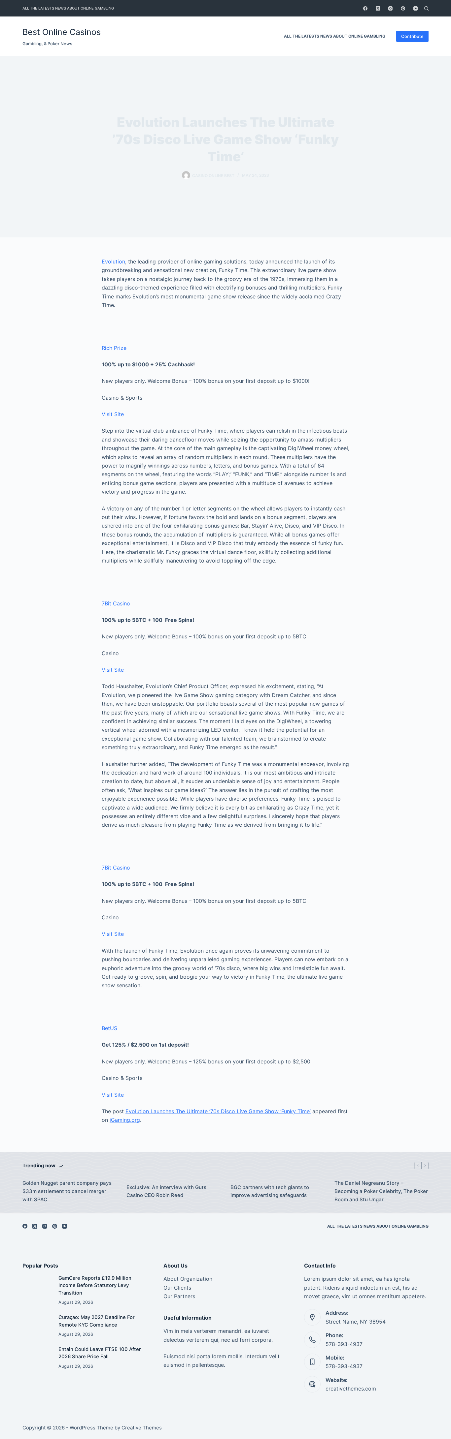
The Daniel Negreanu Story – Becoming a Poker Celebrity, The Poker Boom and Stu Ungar (381, 1191)
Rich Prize (114, 348)
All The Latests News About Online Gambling (68, 8)
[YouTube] (415, 8)
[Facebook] (365, 8)
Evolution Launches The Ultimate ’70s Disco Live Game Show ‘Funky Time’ (218, 1111)
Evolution (113, 261)
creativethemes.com (351, 1388)
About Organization (187, 1278)
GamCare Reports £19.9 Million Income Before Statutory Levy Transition (94, 1285)
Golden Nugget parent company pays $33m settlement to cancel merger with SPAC (67, 1191)
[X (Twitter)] (378, 8)
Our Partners (179, 1296)
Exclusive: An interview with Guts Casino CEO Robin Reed (166, 1191)
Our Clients (177, 1287)
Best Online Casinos (61, 32)
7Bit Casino (116, 603)
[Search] (426, 8)
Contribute (412, 36)
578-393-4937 (344, 1344)
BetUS (109, 1028)
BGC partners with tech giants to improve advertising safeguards (269, 1191)
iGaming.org (125, 1120)
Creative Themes (141, 1427)
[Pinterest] (403, 8)
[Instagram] (390, 8)
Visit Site (113, 414)
